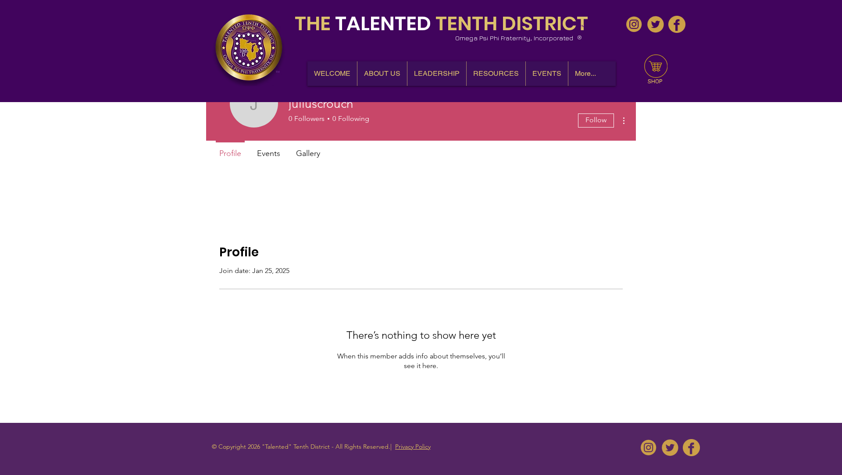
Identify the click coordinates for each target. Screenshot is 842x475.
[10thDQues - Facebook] (676, 24)
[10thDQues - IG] (633, 24)
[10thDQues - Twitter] (655, 24)
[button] (382, 73)
